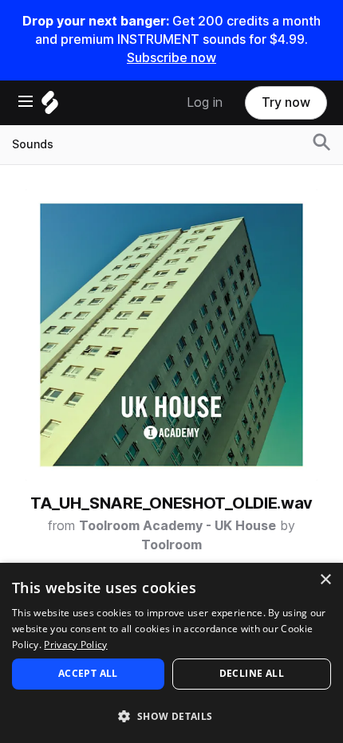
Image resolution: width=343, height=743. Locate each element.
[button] (171, 715)
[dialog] (171, 653)
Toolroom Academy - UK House (177, 525)
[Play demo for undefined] (171, 335)
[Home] (49, 106)
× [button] (325, 580)
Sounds (32, 144)
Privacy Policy (75, 644)
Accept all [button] (88, 673)
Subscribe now (171, 57)
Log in (205, 102)
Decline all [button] (251, 673)
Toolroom (171, 544)
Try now (286, 102)
